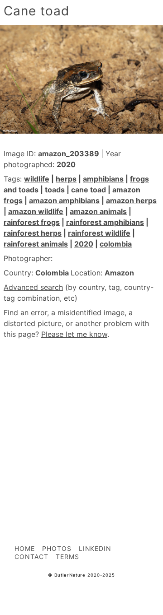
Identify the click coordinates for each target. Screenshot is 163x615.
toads (55, 189)
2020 (83, 243)
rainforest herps (33, 233)
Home (24, 548)
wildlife (36, 178)
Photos (57, 548)
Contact (31, 556)
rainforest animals (36, 243)
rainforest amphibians (105, 222)
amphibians (103, 178)
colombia (116, 243)
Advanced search (33, 287)
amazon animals (98, 211)
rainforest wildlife (99, 233)
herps (66, 178)
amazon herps (131, 200)
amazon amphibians (64, 200)
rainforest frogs (32, 222)
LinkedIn (95, 548)
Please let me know (74, 334)
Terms (67, 556)
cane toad (88, 189)
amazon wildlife (35, 211)
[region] (81, 421)
